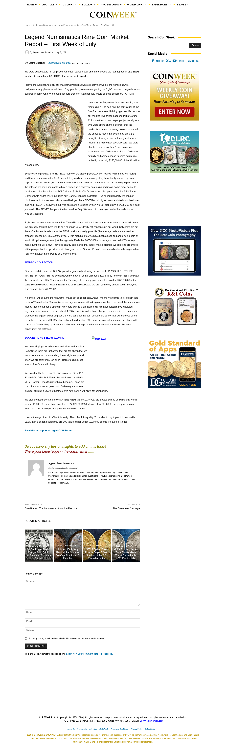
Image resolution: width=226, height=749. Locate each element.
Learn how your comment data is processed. (89, 653)
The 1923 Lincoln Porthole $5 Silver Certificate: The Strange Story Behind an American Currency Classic (39, 551)
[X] (167, 61)
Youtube (180, 61)
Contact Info (82, 729)
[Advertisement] (174, 199)
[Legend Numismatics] (27, 52)
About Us (71, 729)
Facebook (159, 61)
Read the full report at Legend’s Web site (48, 430)
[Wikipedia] (187, 61)
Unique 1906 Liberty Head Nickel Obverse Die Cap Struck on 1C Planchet (68, 554)
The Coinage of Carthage (126, 508)
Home (27, 25)
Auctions (125, 542)
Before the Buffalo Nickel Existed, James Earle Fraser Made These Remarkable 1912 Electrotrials (125, 552)
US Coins (96, 545)
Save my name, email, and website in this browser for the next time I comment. (67, 638)
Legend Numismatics (43, 52)
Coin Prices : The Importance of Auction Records (51, 508)
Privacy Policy (137, 729)
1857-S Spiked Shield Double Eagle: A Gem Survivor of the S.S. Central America (96, 554)
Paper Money (38, 539)
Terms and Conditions (119, 729)
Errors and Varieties (67, 545)
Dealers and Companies (43, 25)
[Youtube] (174, 61)
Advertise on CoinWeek (98, 729)
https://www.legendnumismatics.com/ (62, 468)
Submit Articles (151, 729)
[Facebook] (153, 61)
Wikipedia (193, 61)
